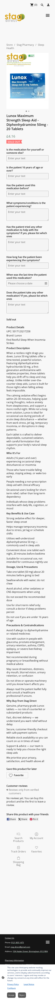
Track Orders (18, 851)
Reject (22, 995)
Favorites (36, 851)
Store (9, 44)
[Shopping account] (48, 5)
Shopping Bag (18, 863)
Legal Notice (29, 984)
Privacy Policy (13, 984)
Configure (11, 988)
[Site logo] (15, 17)
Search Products (18, 839)
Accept (11, 995)
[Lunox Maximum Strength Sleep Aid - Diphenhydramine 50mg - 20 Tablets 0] (27, 81)
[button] (17, 775)
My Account (36, 838)
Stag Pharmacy (25, 44)
